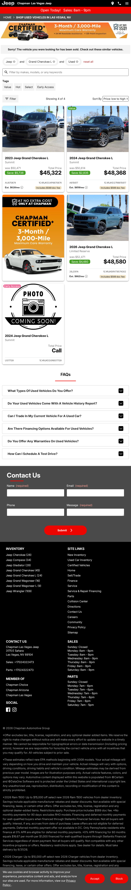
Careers (73, 617)
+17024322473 (24, 662)
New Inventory (77, 555)
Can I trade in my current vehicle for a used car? (44, 416)
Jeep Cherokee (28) (19, 555)
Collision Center (78, 601)
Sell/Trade (74, 575)
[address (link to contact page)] (112, 3)
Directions (74, 606)
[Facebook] (8, 709)
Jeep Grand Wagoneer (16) (23, 580)
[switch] (127, 3)
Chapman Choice (17, 684)
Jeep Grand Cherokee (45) (23, 570)
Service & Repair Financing (84, 591)
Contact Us (75, 611)
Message (79, 505)
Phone (11, 505)
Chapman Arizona (17, 690)
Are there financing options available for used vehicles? (51, 428)
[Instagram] (14, 709)
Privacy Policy (77, 627)
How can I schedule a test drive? (32, 454)
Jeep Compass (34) (18, 560)
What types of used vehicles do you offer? (40, 391)
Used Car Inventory (80, 560)
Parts (71, 596)
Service (72, 585)
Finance (72, 580)
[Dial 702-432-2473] (119, 3)
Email (77, 485)
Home (7, 17)
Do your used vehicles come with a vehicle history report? (52, 403)
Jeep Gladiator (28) (18, 565)
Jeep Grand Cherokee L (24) (24, 575)
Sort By (97, 98)
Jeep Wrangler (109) (19, 591)
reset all (88, 61)
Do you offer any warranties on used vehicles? (43, 441)
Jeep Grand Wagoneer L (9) (23, 585)
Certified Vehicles (79, 565)
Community (75, 622)
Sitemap (73, 632)
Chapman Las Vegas (19, 695)
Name (18, 485)
